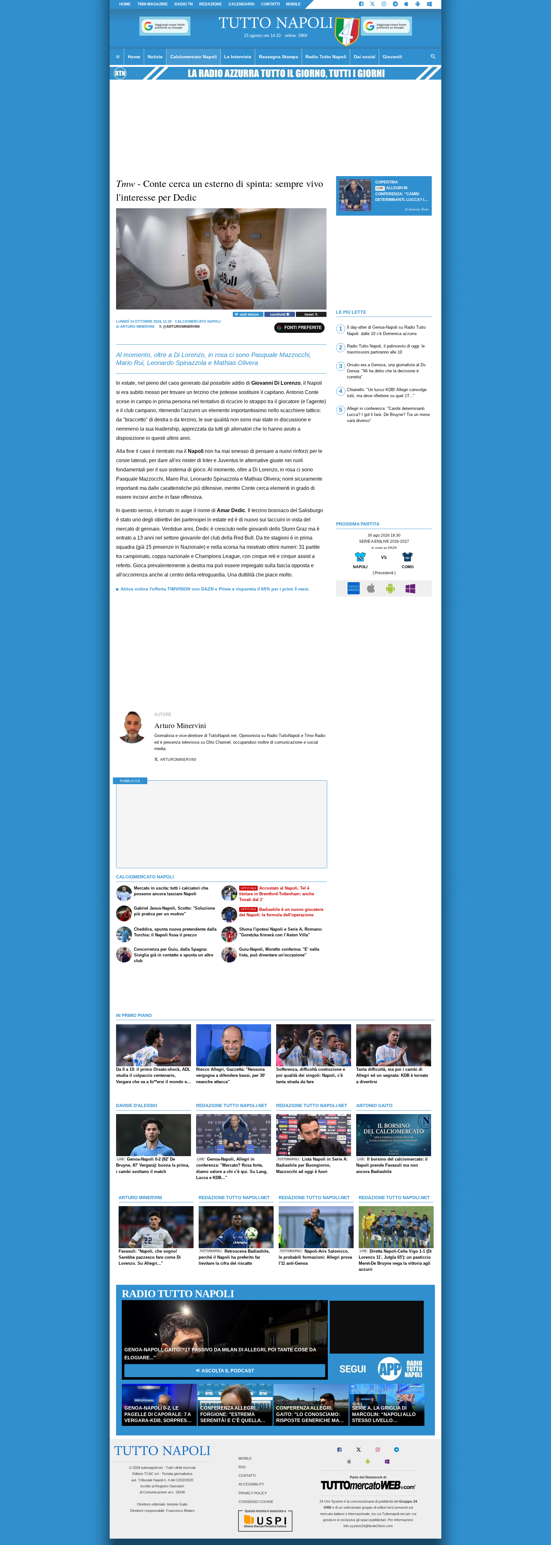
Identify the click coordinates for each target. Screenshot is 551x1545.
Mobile (245, 1458)
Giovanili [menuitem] (392, 56)
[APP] (355, 588)
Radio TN (183, 4)
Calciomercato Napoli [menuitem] (193, 56)
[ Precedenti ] (384, 573)
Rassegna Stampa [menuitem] (278, 56)
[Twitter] (372, 4)
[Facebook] (361, 4)
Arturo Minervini (137, 326)
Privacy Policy (253, 1493)
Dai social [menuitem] (364, 56)
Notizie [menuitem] (155, 56)
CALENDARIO (241, 4)
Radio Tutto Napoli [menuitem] (325, 56)
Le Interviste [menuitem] (237, 56)
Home (125, 4)
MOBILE (293, 4)
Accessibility (251, 1484)
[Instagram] (384, 4)
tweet (310, 314)
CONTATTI (270, 4)
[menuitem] (117, 57)
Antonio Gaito (177, 1504)
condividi (278, 314)
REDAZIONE (210, 4)
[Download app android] (417, 4)
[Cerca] (433, 57)
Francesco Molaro (180, 1511)
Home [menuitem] (134, 56)
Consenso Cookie (256, 1502)
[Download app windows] (429, 4)
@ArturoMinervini (181, 326)
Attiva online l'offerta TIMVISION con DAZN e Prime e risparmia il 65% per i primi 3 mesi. (215, 588)
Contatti (247, 1476)
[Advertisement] (384, 644)
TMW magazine (152, 4)
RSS (242, 1467)
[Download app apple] (407, 4)
